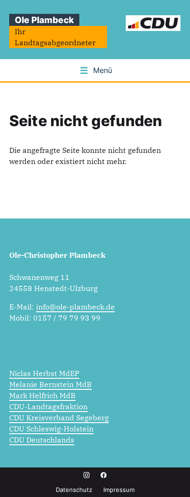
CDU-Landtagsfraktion (48, 406)
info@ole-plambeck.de (75, 306)
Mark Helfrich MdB (42, 395)
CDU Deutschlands (41, 439)
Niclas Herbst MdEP (44, 373)
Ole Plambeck (44, 19)
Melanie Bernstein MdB (50, 384)
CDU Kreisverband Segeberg (59, 417)
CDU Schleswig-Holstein (51, 428)
